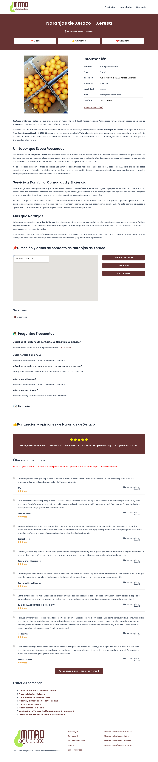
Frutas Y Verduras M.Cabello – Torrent (37, 690)
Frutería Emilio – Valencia (31, 707)
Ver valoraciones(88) (93, 107)
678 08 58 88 (65, 347)
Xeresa (81, 31)
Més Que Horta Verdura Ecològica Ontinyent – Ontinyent (46, 711)
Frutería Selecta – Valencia (32, 694)
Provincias (110, 7)
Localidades (125, 7)
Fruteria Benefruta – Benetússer (34, 697)
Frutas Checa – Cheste (30, 704)
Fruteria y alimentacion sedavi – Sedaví (38, 701)
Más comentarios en (131, 488)
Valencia (90, 31)
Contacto (141, 7)
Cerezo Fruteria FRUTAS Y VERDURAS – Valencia (42, 714)
